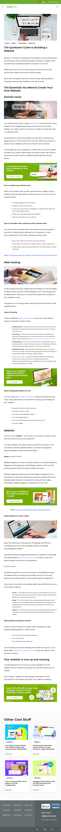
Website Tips (32, 43)
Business (7, 43)
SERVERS (17, 810)
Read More (8, 754)
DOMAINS (6, 805)
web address (34, 123)
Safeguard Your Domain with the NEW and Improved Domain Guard (44, 783)
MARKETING (17, 805)
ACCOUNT (28, 815)
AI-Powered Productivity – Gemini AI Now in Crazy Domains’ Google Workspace (44, 747)
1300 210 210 (48, 816)
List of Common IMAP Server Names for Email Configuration (16, 783)
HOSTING (6, 810)
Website (14, 43)
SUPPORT (28, 810)
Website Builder (22, 43)
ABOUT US (28, 805)
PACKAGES (17, 815)
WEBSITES (6, 815)
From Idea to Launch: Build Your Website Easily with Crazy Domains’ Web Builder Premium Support (16, 748)
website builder (16, 456)
